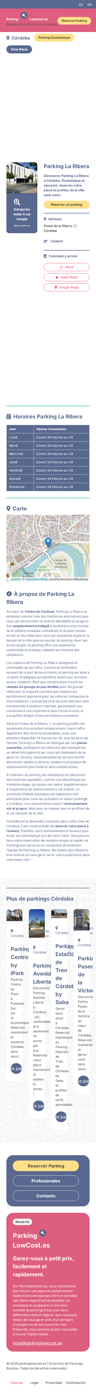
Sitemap (16, 1383)
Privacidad (54, 1383)
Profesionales (45, 1180)
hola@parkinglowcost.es (37, 1343)
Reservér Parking (46, 1166)
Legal (34, 1383)
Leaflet (16, 579)
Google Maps (69, 287)
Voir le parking (16, 1068)
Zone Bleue (19, 49)
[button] (48, 542)
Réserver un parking (66, 205)
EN (89, 5)
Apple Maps (69, 277)
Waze (69, 267)
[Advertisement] (48, 108)
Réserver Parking (74, 21)
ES (81, 5)
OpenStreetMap (36, 579)
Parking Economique (54, 37)
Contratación (76, 1383)
